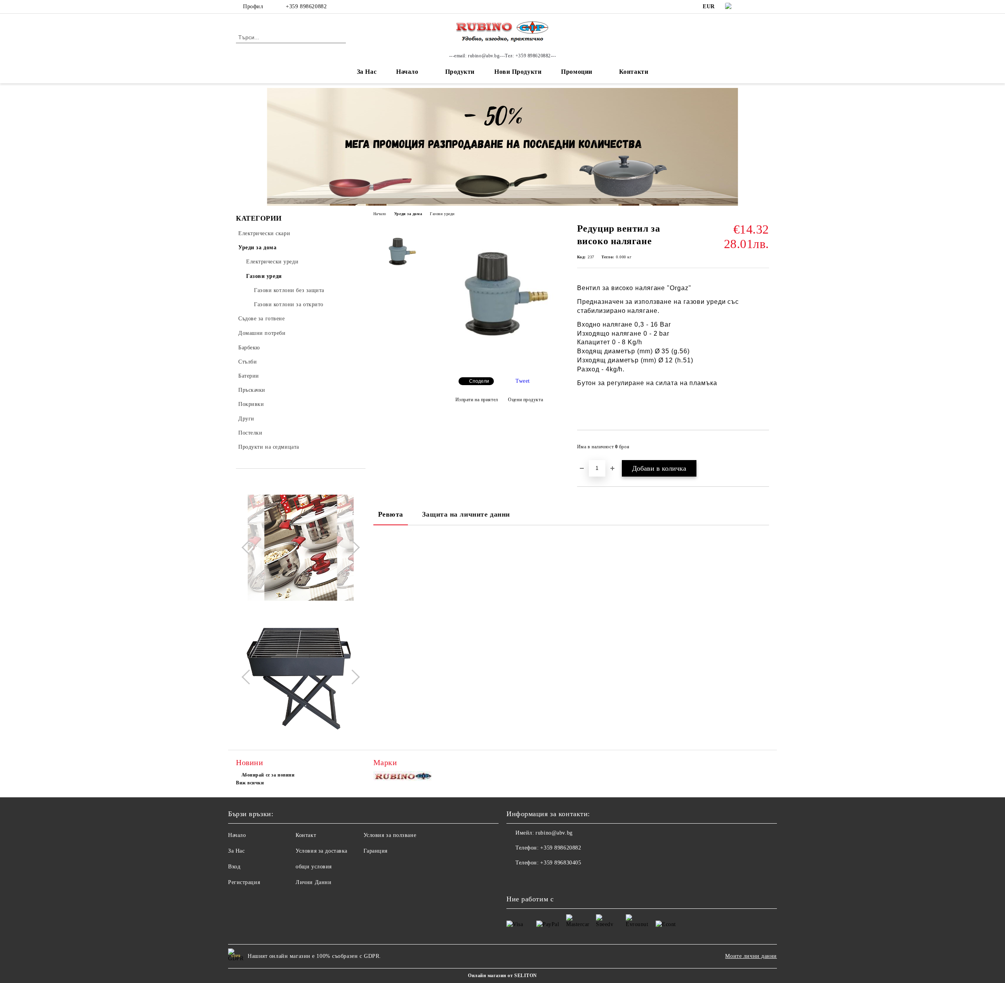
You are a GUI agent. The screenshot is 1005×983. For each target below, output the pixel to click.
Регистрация (244, 882)
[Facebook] (753, 6)
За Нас (366, 71)
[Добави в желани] (763, 449)
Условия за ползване (390, 835)
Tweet (522, 381)
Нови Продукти (517, 71)
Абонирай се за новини (267, 775)
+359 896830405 (560, 863)
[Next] (352, 547)
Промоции (576, 71)
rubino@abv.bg (553, 833)
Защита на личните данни (466, 514)
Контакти (633, 71)
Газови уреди (442, 214)
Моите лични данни (751, 956)
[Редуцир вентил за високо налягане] (499, 364)
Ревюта (390, 514)
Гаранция (375, 851)
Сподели (479, 381)
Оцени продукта (525, 399)
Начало (407, 71)
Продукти (460, 71)
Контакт (306, 835)
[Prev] (248, 547)
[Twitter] (764, 6)
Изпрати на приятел (476, 399)
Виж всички (250, 783)
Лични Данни (313, 882)
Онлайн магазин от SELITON (502, 975)
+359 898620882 (306, 6)
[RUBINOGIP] (403, 778)
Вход (234, 867)
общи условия (314, 867)
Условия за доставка (321, 851)
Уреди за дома (408, 214)
